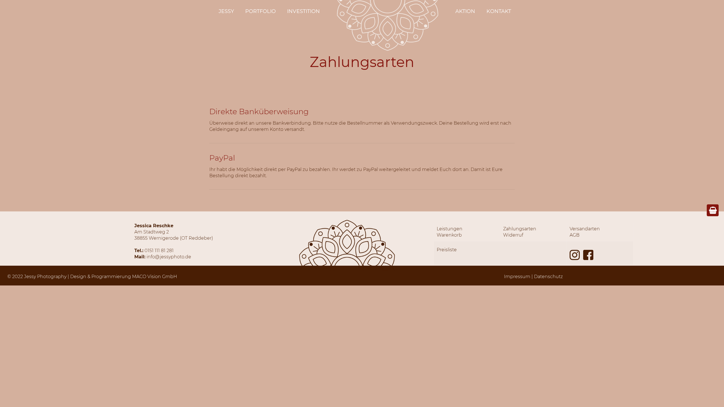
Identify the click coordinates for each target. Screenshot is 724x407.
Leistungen (449, 228)
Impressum (517, 276)
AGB (574, 235)
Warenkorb (449, 235)
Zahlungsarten (519, 228)
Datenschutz (548, 276)
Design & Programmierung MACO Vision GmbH (123, 276)
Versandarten (585, 228)
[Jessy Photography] (387, 49)
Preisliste (447, 249)
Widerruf (513, 235)
